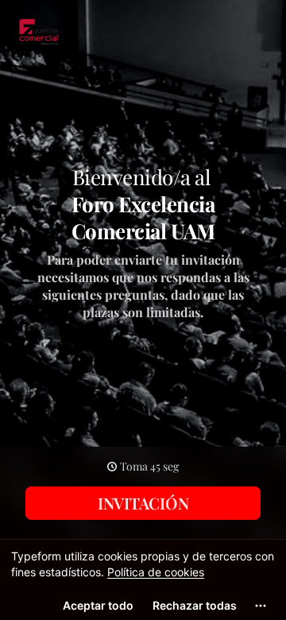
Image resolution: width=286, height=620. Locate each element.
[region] (143, 579)
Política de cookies (155, 572)
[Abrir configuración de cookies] (260, 605)
